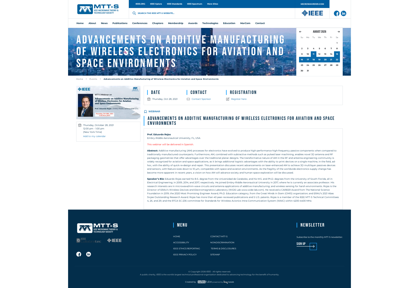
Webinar (154, 111)
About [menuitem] (92, 23)
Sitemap (215, 254)
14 (331, 54)
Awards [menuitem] (192, 23)
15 (337, 54)
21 (331, 59)
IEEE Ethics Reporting (186, 248)
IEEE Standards (174, 4)
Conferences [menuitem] (139, 23)
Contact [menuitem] (260, 23)
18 (314, 59)
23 (302, 65)
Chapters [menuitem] (157, 23)
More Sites (212, 4)
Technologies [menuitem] (210, 23)
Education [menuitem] (229, 23)
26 (319, 65)
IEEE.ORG (140, 4)
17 (308, 59)
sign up (301, 244)
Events (93, 79)
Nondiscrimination (222, 242)
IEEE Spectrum (194, 4)
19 (319, 59)
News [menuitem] (104, 23)
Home (79, 79)
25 (313, 65)
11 (313, 54)
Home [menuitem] (80, 23)
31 (308, 70)
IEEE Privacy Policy (185, 254)
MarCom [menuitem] (245, 23)
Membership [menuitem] (175, 23)
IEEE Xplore (156, 4)
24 (308, 65)
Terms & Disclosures (223, 248)
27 (325, 65)
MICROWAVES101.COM (312, 4)
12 (319, 54)
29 (337, 65)
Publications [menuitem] (119, 23)
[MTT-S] (98, 9)
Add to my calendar (94, 136)
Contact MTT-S (219, 236)
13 (325, 54)
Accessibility (181, 242)
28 (331, 65)
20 (325, 59)
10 (308, 54)
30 (302, 70)
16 (302, 59)
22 (337, 59)
